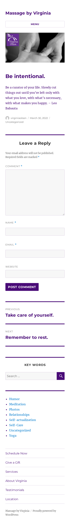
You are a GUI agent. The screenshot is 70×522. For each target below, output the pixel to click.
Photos (14, 409)
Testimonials (14, 490)
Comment (13, 166)
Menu (35, 24)
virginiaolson (19, 117)
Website (11, 266)
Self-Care (16, 425)
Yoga (12, 435)
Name (10, 222)
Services (11, 471)
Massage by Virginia (28, 13)
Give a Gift (12, 462)
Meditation (17, 404)
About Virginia (16, 481)
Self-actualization (22, 420)
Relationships (19, 415)
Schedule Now (16, 453)
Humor (14, 399)
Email (11, 244)
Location (11, 499)
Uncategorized (14, 121)
